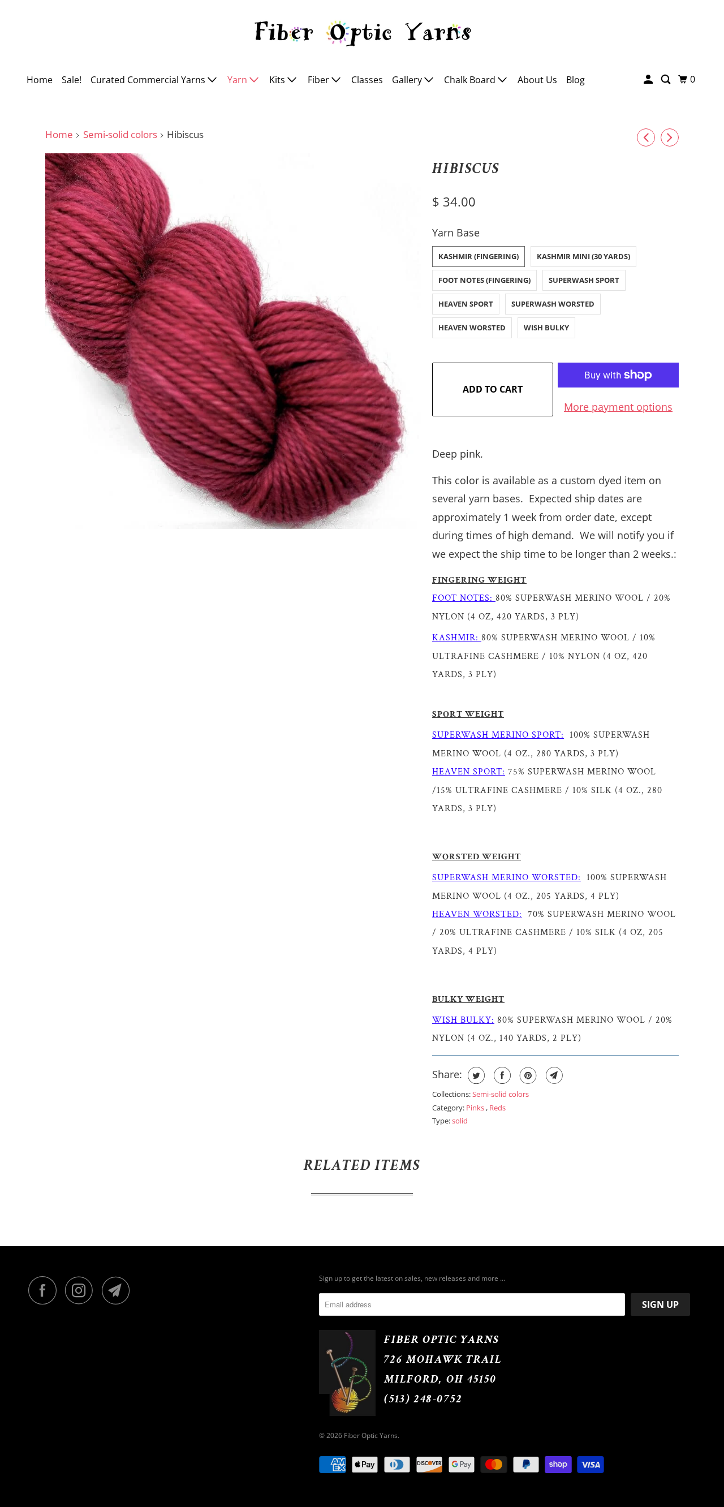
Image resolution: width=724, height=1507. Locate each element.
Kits (278, 80)
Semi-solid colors (120, 134)
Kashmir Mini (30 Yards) (583, 256)
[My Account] (649, 79)
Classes (367, 80)
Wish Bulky (546, 327)
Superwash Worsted (552, 304)
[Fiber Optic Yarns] (362, 31)
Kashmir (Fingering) (478, 256)
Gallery (408, 80)
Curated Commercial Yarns (149, 80)
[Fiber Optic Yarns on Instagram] (82, 1290)
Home (40, 80)
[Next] (670, 137)
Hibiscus (465, 168)
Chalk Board (471, 80)
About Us (537, 80)
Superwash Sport (584, 280)
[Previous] (646, 137)
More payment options (618, 407)
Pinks (476, 1108)
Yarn (238, 80)
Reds (497, 1108)
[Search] (666, 79)
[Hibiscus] (233, 341)
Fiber (319, 80)
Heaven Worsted (472, 327)
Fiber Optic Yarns (371, 1435)
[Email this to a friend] (553, 1075)
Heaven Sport (465, 304)
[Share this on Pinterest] (527, 1075)
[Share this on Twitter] (475, 1075)
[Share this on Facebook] (501, 1075)
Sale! (71, 80)
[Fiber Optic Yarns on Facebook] (45, 1290)
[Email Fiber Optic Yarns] (119, 1290)
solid (460, 1121)
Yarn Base (456, 232)
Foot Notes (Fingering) (484, 280)
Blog (575, 80)
